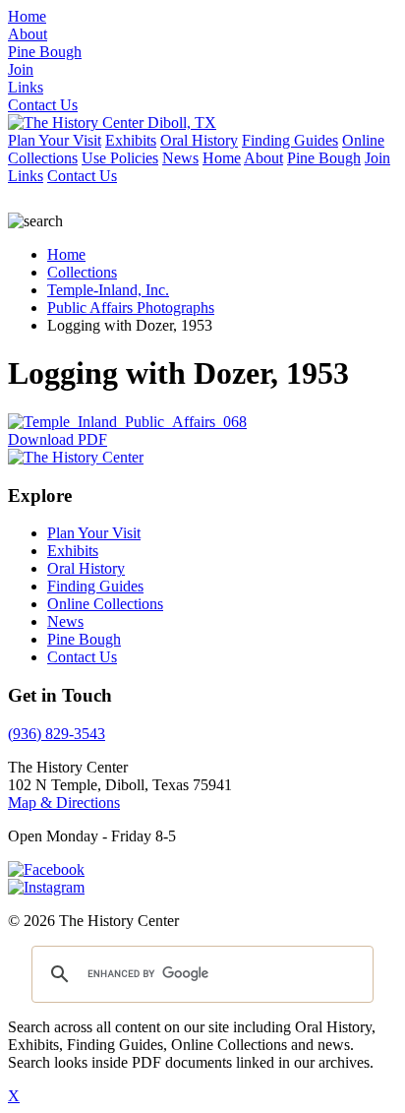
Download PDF (57, 439)
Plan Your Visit (54, 140)
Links (25, 175)
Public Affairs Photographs (130, 307)
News (180, 158)
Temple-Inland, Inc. (108, 289)
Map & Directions (64, 802)
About (263, 158)
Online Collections (105, 603)
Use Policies (120, 158)
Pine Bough (324, 158)
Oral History (199, 140)
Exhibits (130, 140)
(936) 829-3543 (56, 733)
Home (221, 158)
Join (377, 158)
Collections (82, 272)
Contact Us (82, 175)
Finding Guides (290, 140)
